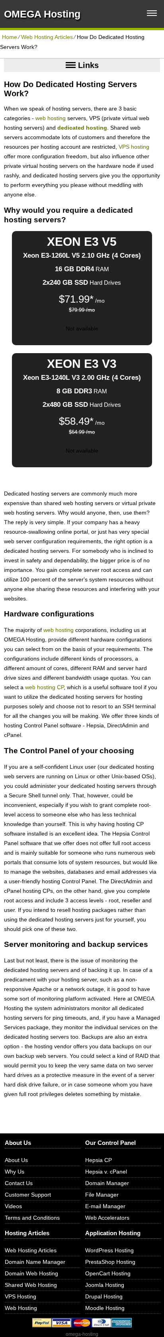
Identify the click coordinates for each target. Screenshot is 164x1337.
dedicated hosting (82, 127)
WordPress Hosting (109, 1250)
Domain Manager (107, 1183)
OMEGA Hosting (42, 13)
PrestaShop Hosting (110, 1262)
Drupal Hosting (104, 1296)
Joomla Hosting (104, 1285)
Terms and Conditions (32, 1218)
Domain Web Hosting (31, 1273)
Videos (13, 1206)
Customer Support (28, 1194)
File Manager (102, 1194)
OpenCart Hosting (108, 1273)
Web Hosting (21, 1308)
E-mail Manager (105, 1206)
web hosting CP (44, 687)
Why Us (14, 1171)
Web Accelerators (107, 1218)
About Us (16, 1160)
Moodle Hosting (105, 1308)
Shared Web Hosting (31, 1285)
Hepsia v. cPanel (106, 1171)
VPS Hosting (20, 1296)
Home (9, 37)
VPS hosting (134, 147)
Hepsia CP (98, 1160)
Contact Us (19, 1183)
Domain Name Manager (35, 1262)
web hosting (50, 118)
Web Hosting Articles (47, 37)
